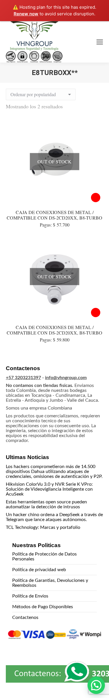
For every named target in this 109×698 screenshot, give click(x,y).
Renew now (26, 14)
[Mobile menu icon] (99, 42)
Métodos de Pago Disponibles (42, 606)
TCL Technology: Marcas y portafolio (43, 527)
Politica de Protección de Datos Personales (44, 556)
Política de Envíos (30, 596)
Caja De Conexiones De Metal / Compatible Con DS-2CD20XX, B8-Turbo (54, 215)
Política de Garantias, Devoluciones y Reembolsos (50, 583)
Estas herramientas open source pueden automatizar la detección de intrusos (46, 504)
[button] (96, 685)
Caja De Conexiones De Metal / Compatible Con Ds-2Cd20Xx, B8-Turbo (54, 330)
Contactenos (25, 617)
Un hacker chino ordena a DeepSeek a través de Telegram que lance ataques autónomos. (54, 517)
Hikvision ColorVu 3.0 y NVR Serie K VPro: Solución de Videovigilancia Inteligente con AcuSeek (49, 489)
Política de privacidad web (39, 569)
